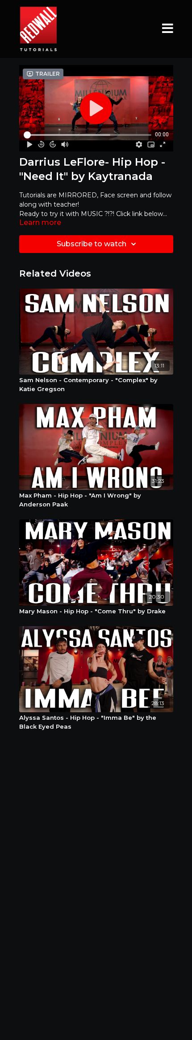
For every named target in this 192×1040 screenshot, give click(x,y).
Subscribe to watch (91, 244)
